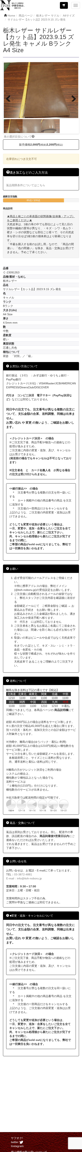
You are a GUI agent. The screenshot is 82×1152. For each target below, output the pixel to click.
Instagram (17, 1146)
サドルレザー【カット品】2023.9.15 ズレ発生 (37, 19)
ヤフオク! (17, 1138)
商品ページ (26, 15)
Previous (10, 98)
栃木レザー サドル (47, 15)
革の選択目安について (18, 136)
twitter (15, 1142)
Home (11, 15)
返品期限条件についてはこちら (25, 185)
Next (72, 98)
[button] (64, 5)
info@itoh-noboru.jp (29, 878)
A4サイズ (69, 15)
